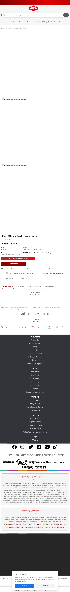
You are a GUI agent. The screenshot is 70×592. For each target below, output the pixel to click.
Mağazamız (35, 403)
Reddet (45, 586)
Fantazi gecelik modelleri (52, 307)
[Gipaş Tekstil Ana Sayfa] (8, 524)
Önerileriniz (49, 287)
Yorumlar (20, 287)
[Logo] (35, 8)
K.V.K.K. (35, 350)
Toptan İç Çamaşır (35, 425)
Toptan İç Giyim (35, 418)
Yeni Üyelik (35, 372)
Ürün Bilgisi (8, 287)
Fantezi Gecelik (27, 249)
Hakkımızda (35, 410)
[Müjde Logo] (19, 527)
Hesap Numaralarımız (35, 392)
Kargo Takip (35, 385)
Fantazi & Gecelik (38, 249)
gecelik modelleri (37, 307)
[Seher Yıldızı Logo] (60, 524)
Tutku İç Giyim (35, 428)
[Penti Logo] (10, 527)
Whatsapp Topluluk (35, 364)
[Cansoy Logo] (13, 329)
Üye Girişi (35, 375)
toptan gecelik (14, 310)
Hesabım (35, 382)
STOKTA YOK (13, 264)
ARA (66, 15)
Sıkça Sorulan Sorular (23, 273)
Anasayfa (35, 340)
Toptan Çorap (35, 422)
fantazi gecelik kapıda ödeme (19, 307)
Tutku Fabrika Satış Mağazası (35, 432)
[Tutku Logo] (26, 329)
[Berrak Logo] (49, 527)
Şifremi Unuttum (35, 378)
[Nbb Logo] (63, 329)
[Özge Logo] (29, 527)
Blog (35, 347)
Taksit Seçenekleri (34, 287)
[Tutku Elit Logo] (36, 329)
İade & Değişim (35, 343)
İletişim (35, 360)
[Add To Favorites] (13, 269)
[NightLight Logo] (49, 329)
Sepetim (35, 389)
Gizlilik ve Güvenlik (35, 357)
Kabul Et (24, 586)
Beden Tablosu (57, 273)
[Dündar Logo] (38, 527)
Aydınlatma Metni (35, 353)
